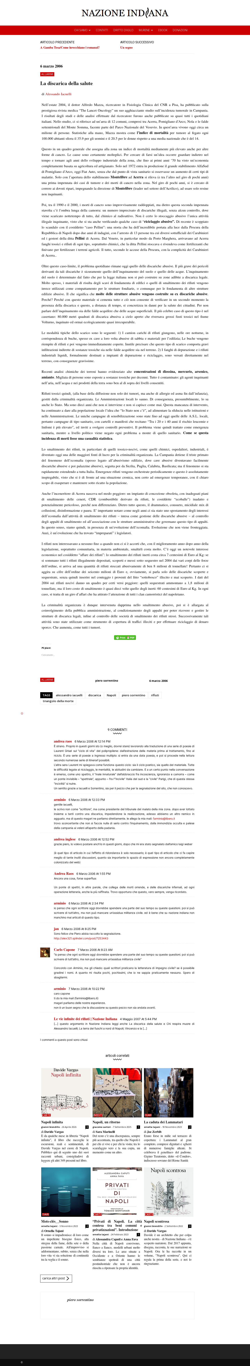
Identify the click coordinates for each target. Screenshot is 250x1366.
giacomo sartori (102, 1126)
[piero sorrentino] (54, 1305)
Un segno (126, 47)
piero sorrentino (106, 680)
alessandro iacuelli (69, 695)
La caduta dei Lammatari (163, 1121)
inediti (98, 1115)
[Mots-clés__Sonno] (66, 1192)
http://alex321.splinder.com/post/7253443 (81, 938)
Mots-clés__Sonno (54, 1221)
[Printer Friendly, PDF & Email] (125, 639)
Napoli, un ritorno (106, 1121)
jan (56, 928)
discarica (94, 695)
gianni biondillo (50, 1126)
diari (148, 1115)
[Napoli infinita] (66, 1092)
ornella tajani (152, 1126)
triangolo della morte (58, 701)
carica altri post (53, 1278)
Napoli (111, 695)
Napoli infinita (52, 1121)
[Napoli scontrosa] (168, 1192)
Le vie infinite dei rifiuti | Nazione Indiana (85, 1018)
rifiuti (155, 695)
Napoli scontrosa (156, 1221)
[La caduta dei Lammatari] (168, 1092)
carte (46, 1115)
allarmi (47, 74)
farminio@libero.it (164, 818)
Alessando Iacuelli (58, 93)
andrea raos (63, 741)
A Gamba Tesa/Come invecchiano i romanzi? (70, 47)
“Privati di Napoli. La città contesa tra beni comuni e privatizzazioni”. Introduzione (117, 1225)
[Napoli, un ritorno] (117, 1092)
